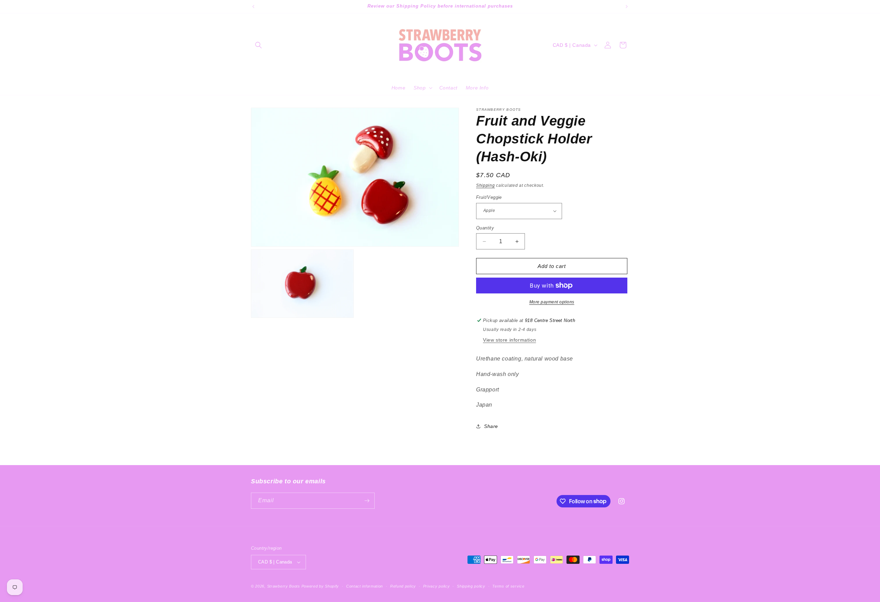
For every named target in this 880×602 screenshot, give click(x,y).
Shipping (485, 185)
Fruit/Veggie (489, 197)
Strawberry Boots (283, 586)
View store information (509, 340)
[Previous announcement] (253, 6)
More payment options (551, 302)
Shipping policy (471, 586)
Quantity (485, 227)
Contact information (364, 586)
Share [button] (491, 426)
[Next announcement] (626, 6)
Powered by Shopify (320, 586)
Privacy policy (436, 586)
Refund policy (403, 586)
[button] (258, 45)
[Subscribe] (366, 501)
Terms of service (508, 586)
